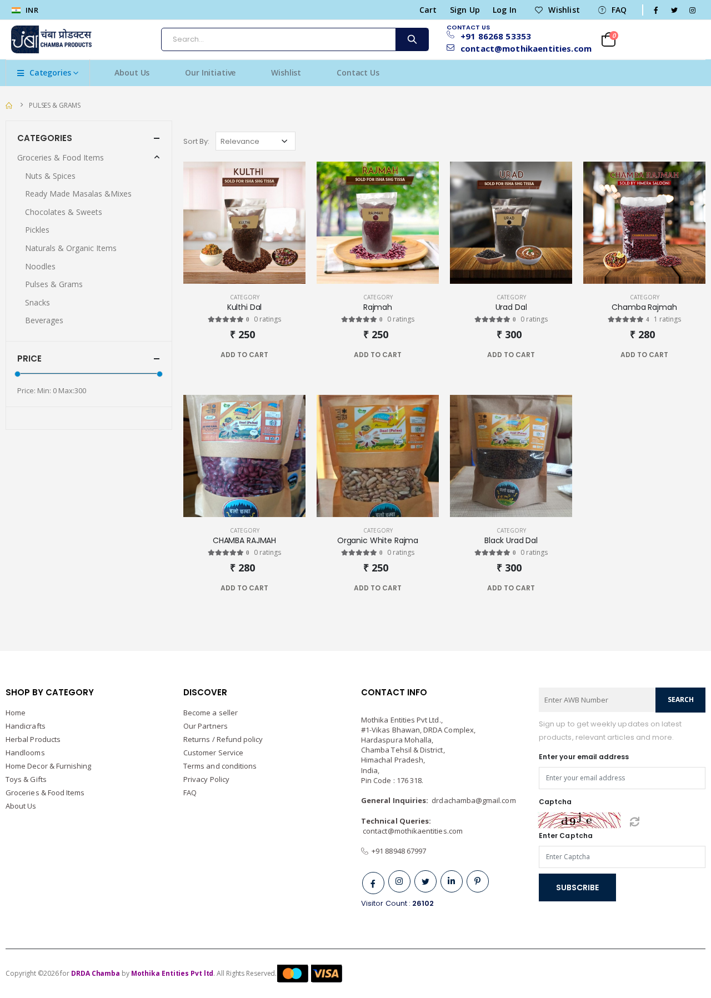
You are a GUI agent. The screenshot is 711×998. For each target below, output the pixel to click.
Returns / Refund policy (223, 739)
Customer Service (213, 753)
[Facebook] (373, 883)
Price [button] (29, 358)
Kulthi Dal (244, 307)
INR (31, 10)
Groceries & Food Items (60, 157)
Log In (505, 9)
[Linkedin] (451, 881)
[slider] (17, 374)
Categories (50, 72)
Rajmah (377, 307)
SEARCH (681, 699)
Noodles (40, 266)
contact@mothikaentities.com (521, 48)
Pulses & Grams (55, 105)
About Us (131, 72)
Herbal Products (33, 739)
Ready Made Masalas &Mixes (78, 193)
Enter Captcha (566, 835)
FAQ (619, 9)
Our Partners (205, 726)
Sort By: (196, 141)
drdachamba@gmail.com (473, 800)
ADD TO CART (244, 354)
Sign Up (465, 9)
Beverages (44, 320)
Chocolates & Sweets (63, 212)
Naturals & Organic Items (71, 248)
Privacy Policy (206, 779)
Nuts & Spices (50, 175)
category (244, 297)
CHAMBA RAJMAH (244, 540)
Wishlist (564, 9)
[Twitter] (425, 881)
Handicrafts (26, 726)
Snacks (37, 302)
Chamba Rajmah (644, 307)
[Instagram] (399, 881)
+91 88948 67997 (397, 851)
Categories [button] (44, 138)
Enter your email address (584, 756)
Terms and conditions (220, 766)
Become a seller (210, 713)
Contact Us (358, 72)
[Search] (411, 39)
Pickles (37, 229)
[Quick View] (266, 355)
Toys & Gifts (26, 779)
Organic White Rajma (377, 540)
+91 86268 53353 (495, 36)
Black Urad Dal (511, 540)
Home (16, 713)
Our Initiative (210, 72)
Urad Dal (511, 307)
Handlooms (25, 753)
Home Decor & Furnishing (49, 766)
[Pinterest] (478, 881)
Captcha (555, 801)
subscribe (577, 887)
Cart (428, 9)
